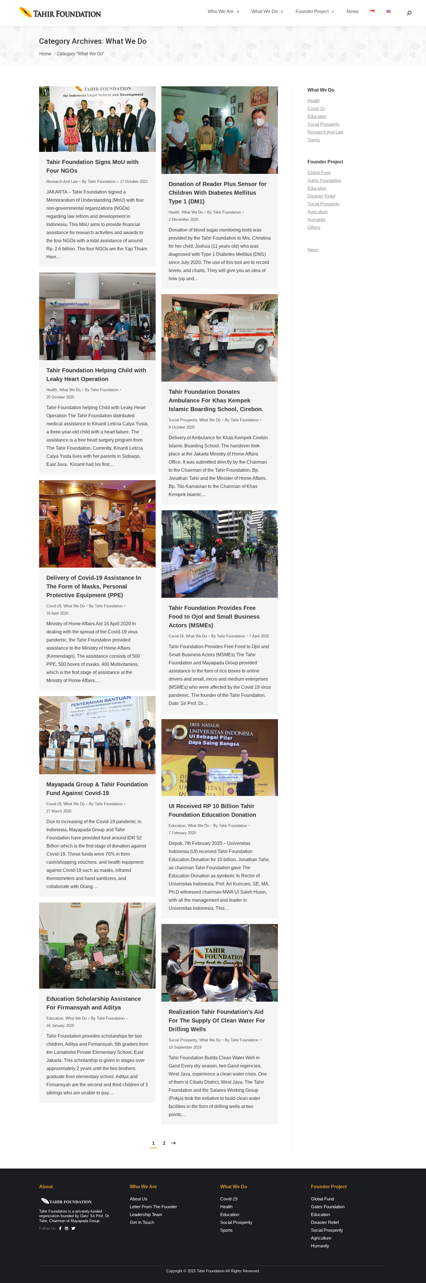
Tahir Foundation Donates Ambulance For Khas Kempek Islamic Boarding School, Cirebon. (216, 400)
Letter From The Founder (153, 1206)
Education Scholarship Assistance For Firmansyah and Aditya (93, 1003)
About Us (139, 1198)
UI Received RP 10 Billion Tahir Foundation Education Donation (212, 810)
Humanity (316, 219)
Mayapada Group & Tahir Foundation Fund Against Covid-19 (97, 788)
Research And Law (62, 181)
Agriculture (317, 211)
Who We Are (221, 11)
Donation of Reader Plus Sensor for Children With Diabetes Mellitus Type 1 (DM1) (218, 193)
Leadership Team (146, 1214)
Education (177, 825)
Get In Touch (142, 1222)
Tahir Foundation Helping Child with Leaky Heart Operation (96, 374)
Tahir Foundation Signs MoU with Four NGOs (92, 166)
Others (314, 227)
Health (174, 212)
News (352, 11)
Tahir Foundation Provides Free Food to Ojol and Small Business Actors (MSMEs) (214, 616)
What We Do (265, 11)
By (99, 181)
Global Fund (318, 172)
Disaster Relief (321, 196)
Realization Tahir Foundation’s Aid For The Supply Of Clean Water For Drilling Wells (217, 1020)
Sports (313, 139)
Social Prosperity (183, 420)
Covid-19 (53, 606)
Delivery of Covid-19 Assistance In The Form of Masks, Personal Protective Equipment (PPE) (93, 586)
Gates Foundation (324, 180)
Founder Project (312, 11)
